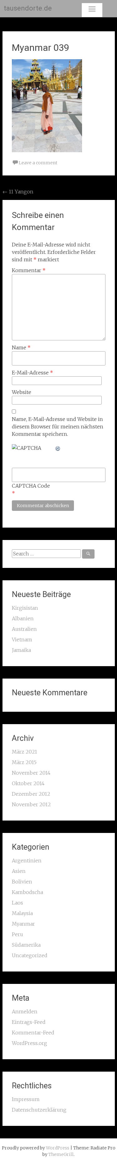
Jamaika (21, 650)
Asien (19, 871)
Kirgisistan (25, 608)
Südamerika (26, 945)
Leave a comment (38, 163)
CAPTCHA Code (31, 486)
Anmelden (24, 1011)
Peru (17, 934)
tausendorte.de (28, 8)
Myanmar (23, 924)
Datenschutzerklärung (39, 1110)
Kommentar (29, 270)
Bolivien (22, 882)
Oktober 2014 (28, 783)
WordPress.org (29, 1043)
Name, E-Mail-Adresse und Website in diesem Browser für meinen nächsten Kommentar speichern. (57, 426)
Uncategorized (29, 955)
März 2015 (24, 762)
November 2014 (31, 773)
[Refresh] (58, 448)
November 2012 (31, 804)
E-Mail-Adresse (32, 373)
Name (21, 347)
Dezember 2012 (31, 794)
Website (21, 392)
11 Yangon (17, 191)
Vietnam (22, 639)
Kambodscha (27, 892)
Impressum (26, 1099)
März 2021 (24, 752)
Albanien (23, 618)
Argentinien (26, 860)
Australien (24, 629)
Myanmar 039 (40, 47)
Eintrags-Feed (29, 1022)
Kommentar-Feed (33, 1032)
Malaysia (22, 913)
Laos (17, 903)
